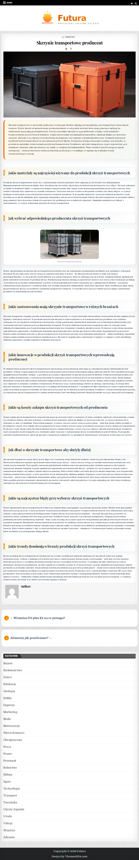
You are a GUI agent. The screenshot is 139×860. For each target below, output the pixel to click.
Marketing (10, 712)
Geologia (9, 691)
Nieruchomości (13, 732)
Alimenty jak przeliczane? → (31, 638)
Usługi (7, 823)
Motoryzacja (11, 725)
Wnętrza (9, 830)
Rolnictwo (10, 767)
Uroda (7, 816)
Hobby (7, 698)
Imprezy (9, 705)
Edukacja (9, 684)
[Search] (135, 3)
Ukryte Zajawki (13, 809)
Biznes (7, 663)
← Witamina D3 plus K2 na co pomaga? (37, 618)
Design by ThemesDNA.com (69, 856)
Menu (9, 2)
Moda (7, 719)
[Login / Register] (131, 3)
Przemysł (9, 760)
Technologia (11, 788)
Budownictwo (12, 670)
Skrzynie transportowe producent (69, 43)
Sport (7, 781)
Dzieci (7, 677)
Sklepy (7, 774)
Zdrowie (9, 837)
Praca (7, 746)
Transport (70, 36)
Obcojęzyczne (12, 740)
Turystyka (10, 802)
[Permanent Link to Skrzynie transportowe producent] (69, 84)
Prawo (7, 753)
